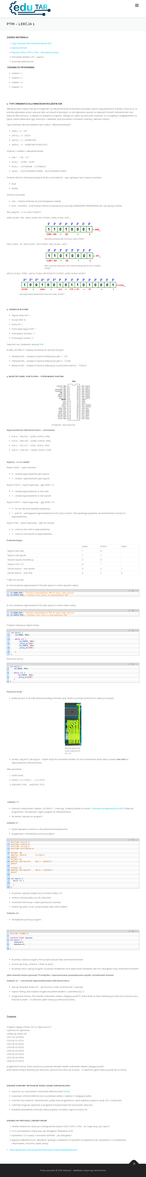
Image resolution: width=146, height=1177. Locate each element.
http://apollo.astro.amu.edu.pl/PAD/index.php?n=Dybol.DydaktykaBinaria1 (44, 1149)
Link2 (66, 1091)
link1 (42, 344)
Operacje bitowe (19, 47)
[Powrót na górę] (134, 1164)
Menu (136, 5)
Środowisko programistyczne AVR (106, 808)
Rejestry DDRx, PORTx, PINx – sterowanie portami (35, 52)
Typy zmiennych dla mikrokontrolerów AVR (31, 43)
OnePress (77, 1170)
